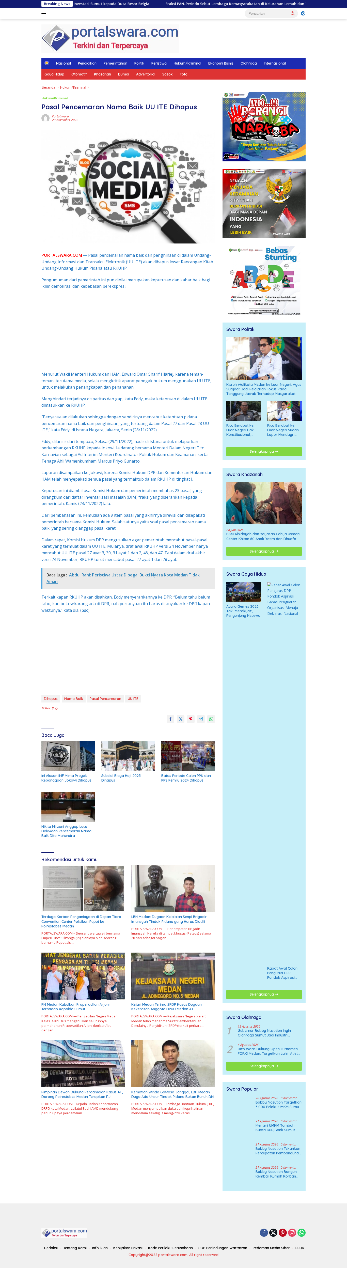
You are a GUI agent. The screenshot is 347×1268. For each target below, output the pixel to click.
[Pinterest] (283, 1233)
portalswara (60, 116)
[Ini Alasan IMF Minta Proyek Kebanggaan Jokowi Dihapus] (68, 756)
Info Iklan (100, 1248)
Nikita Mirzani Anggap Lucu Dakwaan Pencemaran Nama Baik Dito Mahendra (66, 831)
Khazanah (102, 74)
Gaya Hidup (54, 74)
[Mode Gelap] (303, 13)
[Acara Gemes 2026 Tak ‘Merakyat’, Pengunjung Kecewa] (243, 592)
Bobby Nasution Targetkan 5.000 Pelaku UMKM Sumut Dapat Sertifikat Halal (279, 1104)
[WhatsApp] (301, 1233)
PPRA (299, 1248)
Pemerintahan (115, 63)
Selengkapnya (262, 451)
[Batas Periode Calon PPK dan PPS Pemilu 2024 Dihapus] (188, 756)
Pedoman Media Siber (271, 1248)
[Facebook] (264, 1233)
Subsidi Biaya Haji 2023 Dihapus (121, 778)
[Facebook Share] (170, 719)
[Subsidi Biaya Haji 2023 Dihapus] (128, 756)
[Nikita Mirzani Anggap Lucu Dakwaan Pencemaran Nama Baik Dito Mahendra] (68, 807)
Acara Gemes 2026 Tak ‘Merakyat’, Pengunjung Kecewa (243, 611)
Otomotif (79, 74)
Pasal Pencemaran (105, 698)
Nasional (63, 63)
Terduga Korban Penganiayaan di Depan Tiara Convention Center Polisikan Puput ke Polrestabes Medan (81, 921)
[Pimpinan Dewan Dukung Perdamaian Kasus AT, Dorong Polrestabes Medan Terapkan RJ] (83, 1063)
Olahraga (249, 63)
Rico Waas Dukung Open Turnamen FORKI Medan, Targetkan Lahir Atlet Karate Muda (268, 1051)
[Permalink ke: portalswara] (45, 117)
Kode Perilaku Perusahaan (170, 1248)
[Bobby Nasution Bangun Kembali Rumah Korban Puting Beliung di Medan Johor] (239, 1175)
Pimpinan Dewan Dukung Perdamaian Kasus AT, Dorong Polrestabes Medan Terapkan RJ (82, 1094)
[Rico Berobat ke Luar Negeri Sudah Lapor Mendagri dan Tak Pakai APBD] (284, 411)
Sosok (167, 74)
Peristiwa (159, 63)
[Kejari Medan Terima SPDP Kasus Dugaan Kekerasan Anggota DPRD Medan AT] (173, 976)
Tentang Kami (75, 1248)
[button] (293, 13)
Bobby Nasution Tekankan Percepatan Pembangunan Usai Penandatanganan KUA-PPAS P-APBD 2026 (278, 1150)
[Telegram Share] (201, 719)
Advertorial (145, 74)
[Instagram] (292, 1233)
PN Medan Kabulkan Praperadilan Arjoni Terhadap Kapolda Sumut (75, 1006)
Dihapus (51, 698)
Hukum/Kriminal (187, 63)
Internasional (275, 63)
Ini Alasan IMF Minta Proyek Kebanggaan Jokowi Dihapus (66, 778)
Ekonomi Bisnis (220, 63)
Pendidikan (87, 63)
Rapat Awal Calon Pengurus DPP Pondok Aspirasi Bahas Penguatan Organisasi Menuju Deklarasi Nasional (283, 973)
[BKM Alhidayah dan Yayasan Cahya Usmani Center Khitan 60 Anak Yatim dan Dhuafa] (264, 503)
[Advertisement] (128, 330)
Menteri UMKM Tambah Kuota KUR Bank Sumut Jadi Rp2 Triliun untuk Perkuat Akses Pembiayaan (275, 1127)
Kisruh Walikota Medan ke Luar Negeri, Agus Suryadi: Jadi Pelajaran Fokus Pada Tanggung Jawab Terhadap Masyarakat (263, 389)
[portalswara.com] (110, 38)
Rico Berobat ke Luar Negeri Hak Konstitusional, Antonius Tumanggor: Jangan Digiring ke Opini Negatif (243, 430)
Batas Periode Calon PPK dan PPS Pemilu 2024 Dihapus (186, 778)
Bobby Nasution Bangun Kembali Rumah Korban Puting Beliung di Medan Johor (276, 1174)
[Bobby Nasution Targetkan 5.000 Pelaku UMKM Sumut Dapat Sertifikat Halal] (239, 1106)
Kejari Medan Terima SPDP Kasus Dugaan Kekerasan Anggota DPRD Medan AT (166, 1006)
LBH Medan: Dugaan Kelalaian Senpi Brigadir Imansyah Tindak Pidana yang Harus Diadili (169, 919)
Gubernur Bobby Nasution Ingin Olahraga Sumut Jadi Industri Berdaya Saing (264, 1032)
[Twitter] (273, 1233)
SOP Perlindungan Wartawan (222, 1248)
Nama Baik (73, 698)
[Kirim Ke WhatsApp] (211, 719)
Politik (139, 63)
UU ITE (133, 698)
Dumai (123, 74)
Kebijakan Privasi (128, 1248)
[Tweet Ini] (180, 719)
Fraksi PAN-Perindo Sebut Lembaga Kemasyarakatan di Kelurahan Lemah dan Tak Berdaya (189, 4)
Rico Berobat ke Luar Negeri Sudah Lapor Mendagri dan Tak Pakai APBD (284, 430)
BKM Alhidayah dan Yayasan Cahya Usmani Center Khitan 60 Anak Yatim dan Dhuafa (263, 536)
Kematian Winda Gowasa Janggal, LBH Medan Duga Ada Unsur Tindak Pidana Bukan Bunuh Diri (172, 1094)
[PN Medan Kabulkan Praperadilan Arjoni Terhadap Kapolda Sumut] (83, 976)
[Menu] (44, 13)
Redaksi (51, 1248)
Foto (183, 74)
